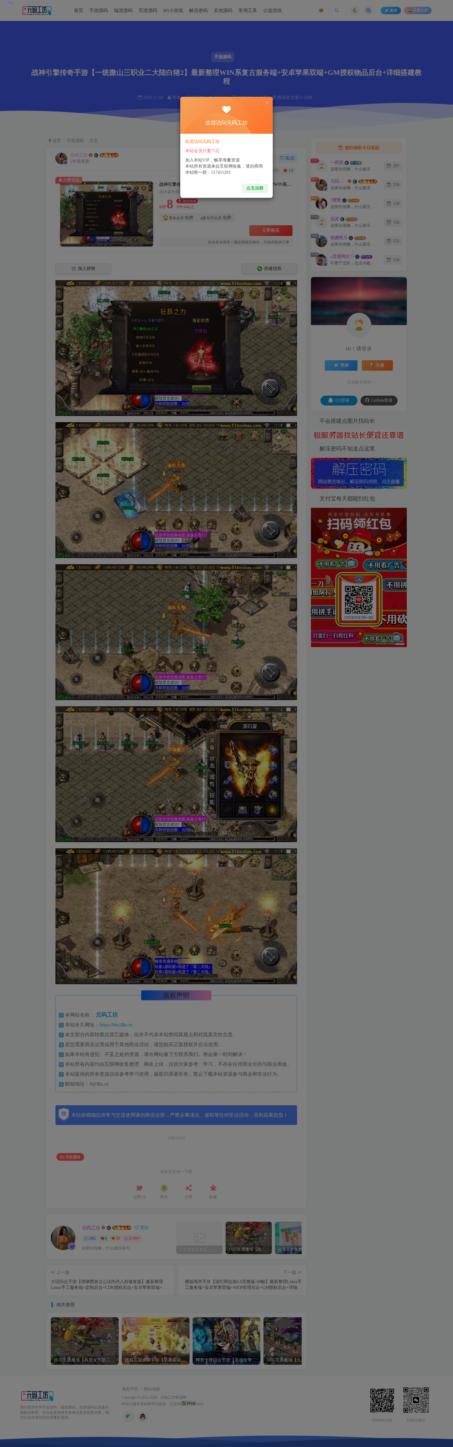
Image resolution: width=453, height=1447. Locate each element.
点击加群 (254, 188)
